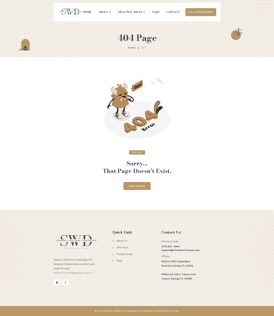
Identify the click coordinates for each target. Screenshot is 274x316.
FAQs (119, 260)
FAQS (155, 12)
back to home (137, 186)
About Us (121, 240)
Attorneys (122, 247)
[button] (104, 12)
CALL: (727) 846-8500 (200, 12)
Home (131, 47)
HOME (87, 12)
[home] (70, 12)
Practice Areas (124, 254)
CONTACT (173, 12)
